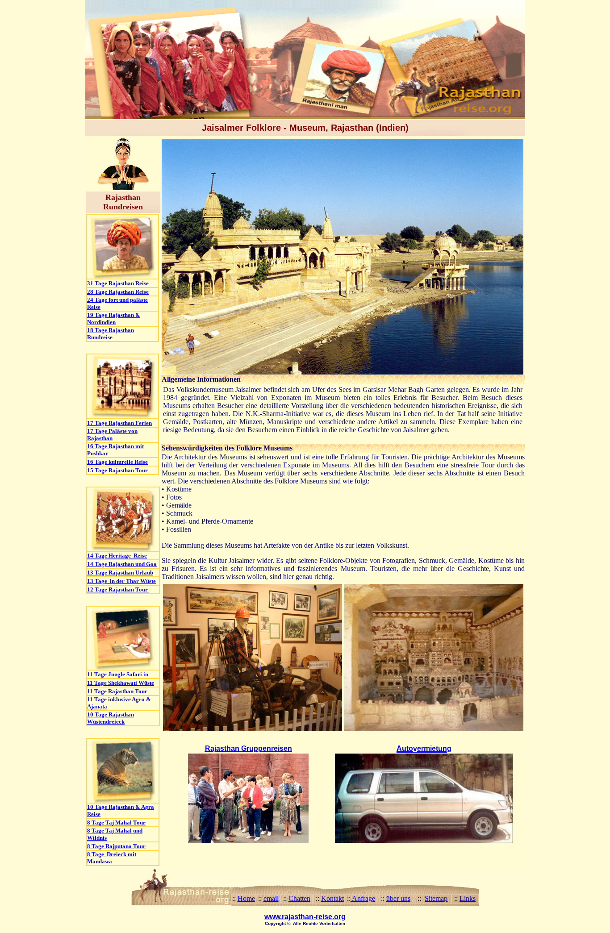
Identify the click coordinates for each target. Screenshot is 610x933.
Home (246, 898)
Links (468, 898)
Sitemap (436, 898)
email (271, 898)
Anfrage (363, 898)
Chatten (299, 898)
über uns (398, 898)
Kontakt (332, 898)
